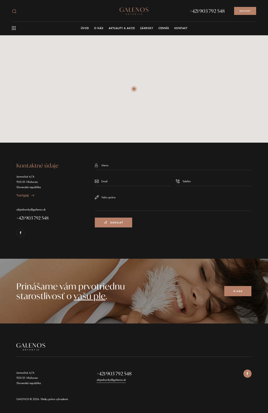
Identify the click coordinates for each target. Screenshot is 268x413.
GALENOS (22, 399)
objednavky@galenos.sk (31, 209)
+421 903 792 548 (114, 373)
